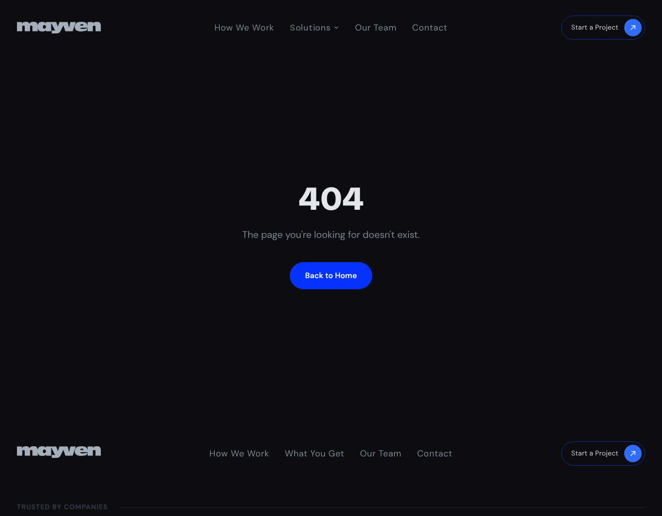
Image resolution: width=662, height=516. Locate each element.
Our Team (375, 27)
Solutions (310, 27)
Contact (429, 27)
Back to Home (331, 275)
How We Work (244, 27)
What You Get (315, 453)
